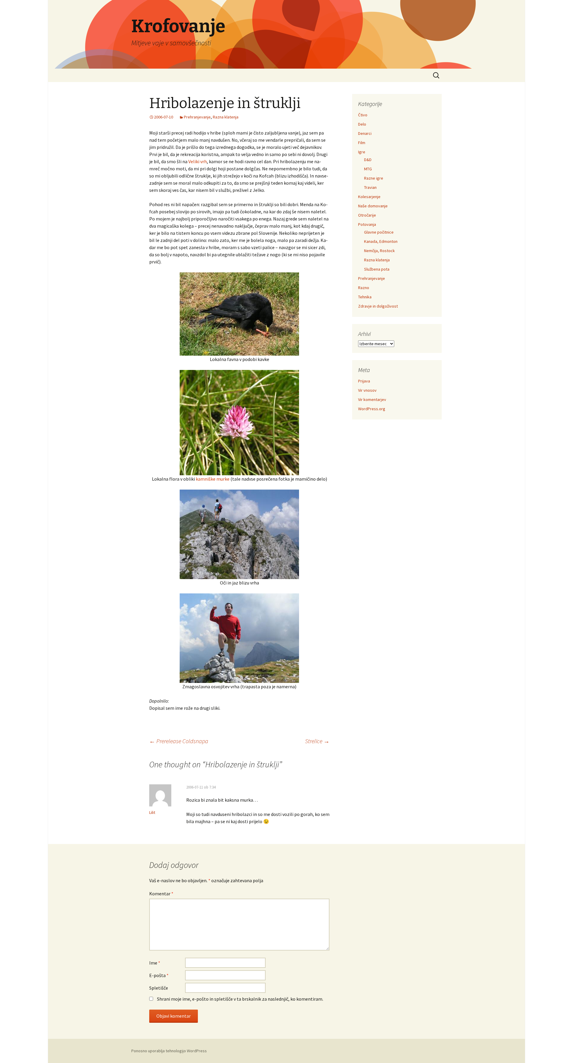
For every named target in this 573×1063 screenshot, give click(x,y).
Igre (361, 152)
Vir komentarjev (372, 399)
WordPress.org (371, 408)
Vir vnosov (367, 390)
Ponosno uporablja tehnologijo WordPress (169, 1050)
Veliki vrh (197, 161)
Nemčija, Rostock (379, 250)
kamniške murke (212, 479)
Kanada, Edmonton (381, 241)
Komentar (161, 894)
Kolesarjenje (369, 196)
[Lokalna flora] (239, 422)
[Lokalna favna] (239, 314)
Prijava (364, 381)
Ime (154, 963)
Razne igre (373, 178)
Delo (362, 124)
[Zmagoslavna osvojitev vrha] (239, 638)
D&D (368, 159)
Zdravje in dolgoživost (378, 306)
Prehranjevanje (197, 117)
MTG (368, 169)
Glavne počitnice (379, 232)
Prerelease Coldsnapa (178, 741)
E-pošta (159, 975)
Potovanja (367, 224)
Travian (370, 187)
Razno (363, 287)
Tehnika (365, 297)
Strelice (317, 741)
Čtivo (362, 115)
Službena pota (376, 269)
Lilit (152, 812)
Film (361, 142)
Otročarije (367, 215)
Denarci (365, 133)
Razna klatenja (225, 117)
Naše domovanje (373, 206)
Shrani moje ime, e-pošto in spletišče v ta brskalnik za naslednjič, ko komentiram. (240, 999)
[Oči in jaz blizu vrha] (239, 534)
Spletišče (158, 988)
